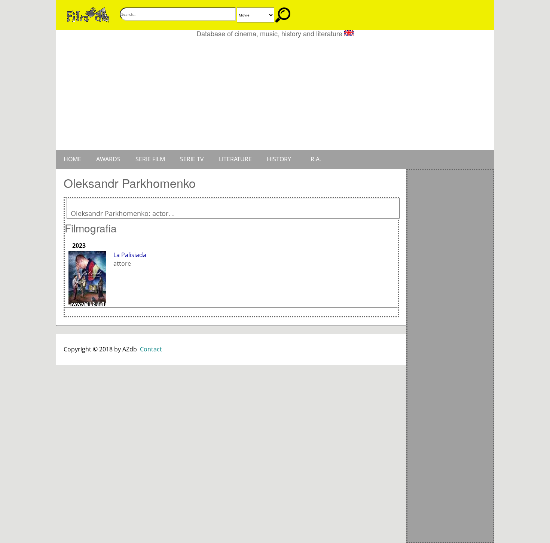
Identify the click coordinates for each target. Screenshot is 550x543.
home (72, 159)
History (279, 159)
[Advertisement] (275, 93)
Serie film (150, 159)
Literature (235, 159)
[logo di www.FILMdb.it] (87, 14)
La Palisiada (129, 255)
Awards (108, 159)
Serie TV (192, 159)
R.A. (316, 159)
